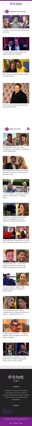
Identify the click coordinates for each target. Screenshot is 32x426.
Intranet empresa (6, 410)
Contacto (21, 423)
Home (10, 423)
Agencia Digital (6, 413)
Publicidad (15, 423)
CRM (3, 408)
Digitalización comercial (8, 411)
